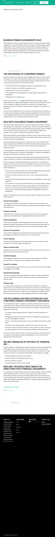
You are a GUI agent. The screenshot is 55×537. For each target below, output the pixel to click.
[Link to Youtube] (50, 535)
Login (17, 429)
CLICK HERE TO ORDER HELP (11, 387)
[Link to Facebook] (44, 535)
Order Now (18, 427)
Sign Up (18, 432)
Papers (17, 424)
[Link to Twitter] (42, 535)
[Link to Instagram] (46, 535)
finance (19, 100)
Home (17, 422)
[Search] (50, 2)
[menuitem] (18, 2)
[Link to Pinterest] (48, 535)
